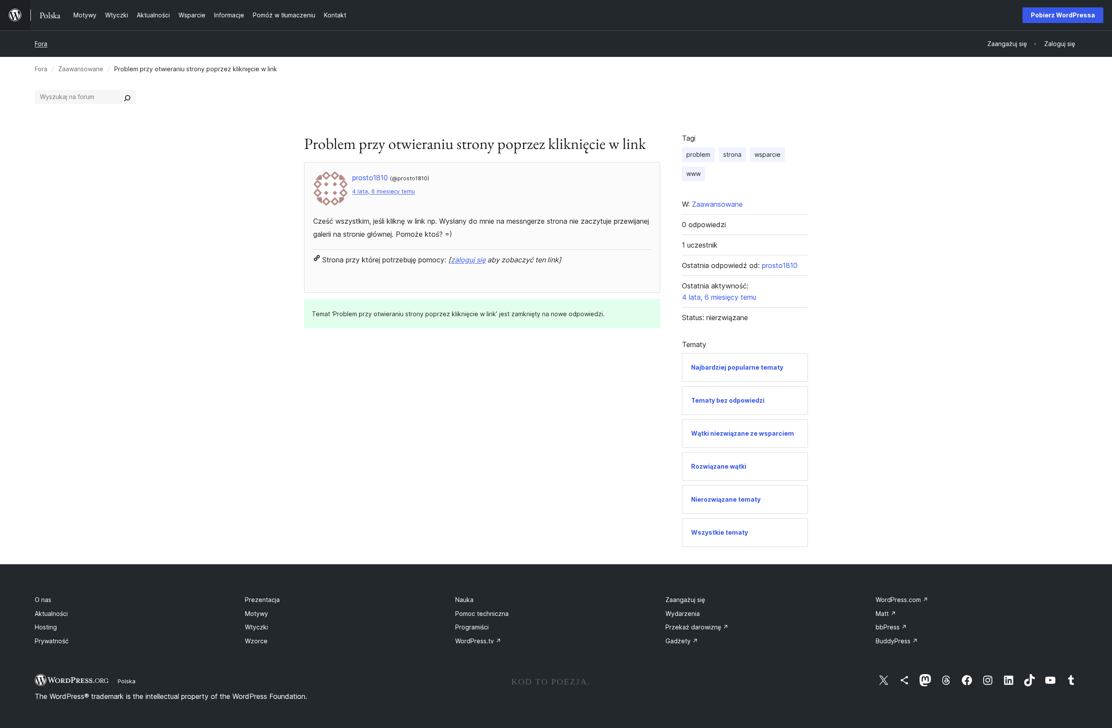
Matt (886, 613)
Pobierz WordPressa (1063, 15)
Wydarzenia (682, 613)
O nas (43, 599)
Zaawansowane (80, 69)
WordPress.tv (478, 641)
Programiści (472, 627)
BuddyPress (897, 641)
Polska (127, 681)
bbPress (891, 627)
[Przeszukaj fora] (127, 97)
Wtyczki (256, 627)
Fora (41, 43)
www (693, 173)
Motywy (256, 613)
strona (732, 154)
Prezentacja (262, 599)
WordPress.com (902, 599)
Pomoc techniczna (482, 613)
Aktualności (51, 613)
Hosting (46, 627)
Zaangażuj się (685, 599)
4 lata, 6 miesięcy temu (383, 191)
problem (698, 154)
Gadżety (681, 641)
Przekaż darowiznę (696, 627)
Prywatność (52, 641)
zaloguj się (468, 259)
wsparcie (768, 154)
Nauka (464, 599)
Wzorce (256, 641)
